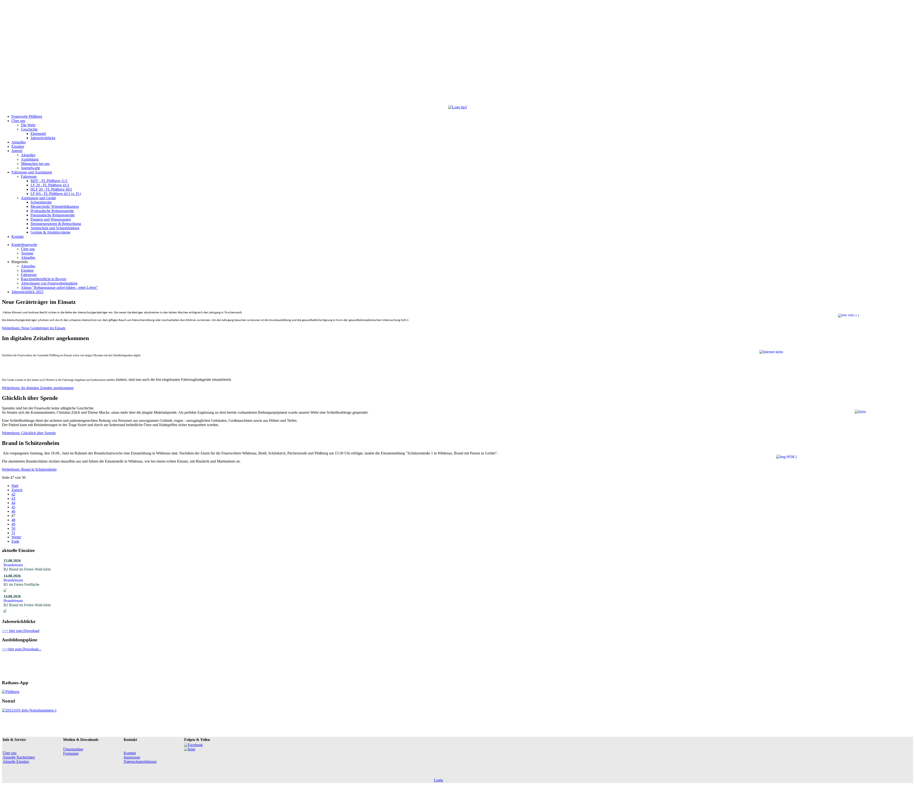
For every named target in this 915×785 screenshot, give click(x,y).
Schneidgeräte (41, 202)
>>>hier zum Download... (21, 649)
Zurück (16, 490)
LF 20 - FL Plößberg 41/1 (49, 185)
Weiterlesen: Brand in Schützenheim (29, 469)
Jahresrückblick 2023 (27, 292)
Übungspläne (73, 749)
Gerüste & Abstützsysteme (50, 232)
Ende (15, 541)
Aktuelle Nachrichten (19, 757)
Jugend (16, 151)
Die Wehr (28, 125)
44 (13, 503)
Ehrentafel (38, 134)
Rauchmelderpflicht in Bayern (43, 279)
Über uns (18, 121)
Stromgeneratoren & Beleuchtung (55, 224)
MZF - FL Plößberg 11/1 (49, 181)
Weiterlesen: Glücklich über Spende (29, 433)
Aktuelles (18, 142)
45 (13, 507)
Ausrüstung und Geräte (38, 198)
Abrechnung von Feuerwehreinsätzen (49, 283)
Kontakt (17, 236)
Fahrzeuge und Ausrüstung (31, 172)
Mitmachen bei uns (35, 164)
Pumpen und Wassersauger (50, 219)
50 (13, 528)
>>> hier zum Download (20, 631)
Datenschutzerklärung (140, 762)
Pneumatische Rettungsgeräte (52, 215)
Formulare (71, 753)
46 (13, 511)
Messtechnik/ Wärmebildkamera (54, 206)
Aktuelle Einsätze (16, 762)
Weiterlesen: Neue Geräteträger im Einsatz (34, 328)
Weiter (16, 537)
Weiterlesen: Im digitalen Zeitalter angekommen (38, 388)
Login (438, 780)
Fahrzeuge (29, 176)
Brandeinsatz (14, 565)
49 (13, 524)
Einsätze (17, 146)
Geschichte (29, 129)
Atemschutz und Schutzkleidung (54, 228)
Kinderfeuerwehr (24, 245)
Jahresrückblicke (43, 138)
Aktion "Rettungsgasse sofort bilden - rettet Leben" (59, 287)
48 (13, 520)
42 (13, 494)
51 (13, 533)
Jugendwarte (30, 168)
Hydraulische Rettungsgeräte (52, 211)
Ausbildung (30, 159)
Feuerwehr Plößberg (26, 116)
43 (13, 498)
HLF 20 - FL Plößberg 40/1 (51, 189)
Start (14, 486)
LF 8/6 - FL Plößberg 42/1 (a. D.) (55, 194)
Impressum (132, 757)
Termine (27, 253)
